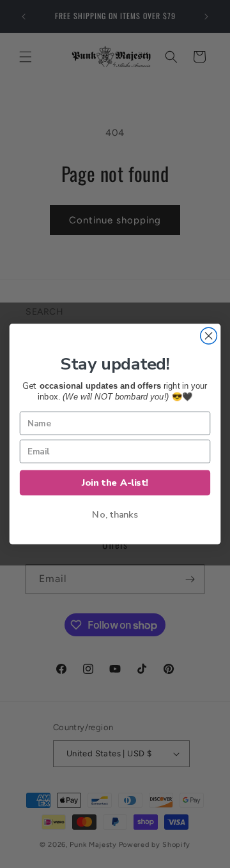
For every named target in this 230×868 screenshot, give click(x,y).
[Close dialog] (209, 335)
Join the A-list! (115, 482)
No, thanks (115, 514)
